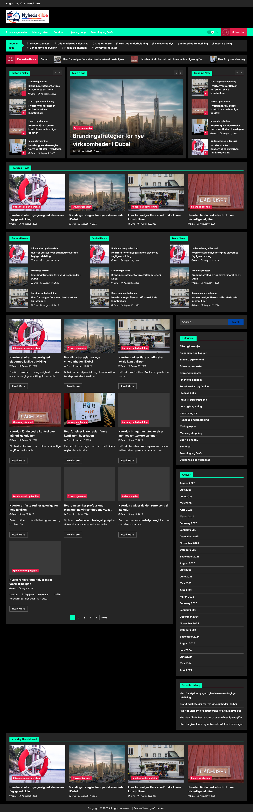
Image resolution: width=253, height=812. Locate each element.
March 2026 (187, 516)
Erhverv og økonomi (192, 359)
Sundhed (59, 32)
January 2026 (188, 529)
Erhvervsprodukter (105, 47)
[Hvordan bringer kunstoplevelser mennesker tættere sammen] (144, 410)
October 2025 (188, 549)
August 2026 (187, 483)
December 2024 (189, 616)
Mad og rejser (40, 32)
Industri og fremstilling (194, 43)
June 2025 (186, 576)
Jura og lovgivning (38, 140)
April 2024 (186, 670)
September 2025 (189, 556)
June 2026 (186, 496)
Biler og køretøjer (190, 346)
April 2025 (186, 589)
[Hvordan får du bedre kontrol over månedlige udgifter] (126, 117)
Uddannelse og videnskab (72, 43)
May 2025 (186, 583)
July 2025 (186, 569)
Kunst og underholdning (133, 43)
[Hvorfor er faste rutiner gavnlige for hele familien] (35, 484)
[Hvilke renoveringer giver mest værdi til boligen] (35, 558)
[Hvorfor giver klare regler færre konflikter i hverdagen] (89, 410)
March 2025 (187, 596)
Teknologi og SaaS (102, 32)
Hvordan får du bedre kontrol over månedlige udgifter (52, 59)
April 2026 (186, 509)
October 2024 (188, 629)
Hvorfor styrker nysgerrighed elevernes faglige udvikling (212, 59)
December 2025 (189, 536)
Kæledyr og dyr (164, 43)
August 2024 (187, 643)
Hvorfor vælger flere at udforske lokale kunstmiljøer (17, 107)
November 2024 (189, 623)
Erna (33, 93)
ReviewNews (141, 808)
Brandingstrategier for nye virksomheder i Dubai (17, 87)
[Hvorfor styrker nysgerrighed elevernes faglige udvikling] (37, 192)
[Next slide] (59, 72)
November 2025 (189, 543)
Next (104, 617)
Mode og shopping (191, 433)
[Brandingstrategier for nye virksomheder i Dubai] (97, 192)
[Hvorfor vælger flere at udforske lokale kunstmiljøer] (156, 192)
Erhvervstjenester (16, 32)
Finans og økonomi (75, 47)
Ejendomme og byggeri (43, 47)
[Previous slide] (55, 72)
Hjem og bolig (78, 32)
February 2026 (188, 523)
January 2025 (188, 609)
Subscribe (238, 32)
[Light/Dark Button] (210, 32)
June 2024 (186, 656)
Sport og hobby (189, 439)
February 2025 (188, 603)
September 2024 (189, 636)
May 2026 (186, 502)
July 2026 (186, 489)
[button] (218, 32)
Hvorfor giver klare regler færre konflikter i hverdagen (131, 59)
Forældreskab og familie (26, 496)
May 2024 (186, 663)
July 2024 (186, 650)
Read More (20, 386)
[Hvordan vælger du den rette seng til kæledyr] (144, 484)
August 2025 (187, 563)
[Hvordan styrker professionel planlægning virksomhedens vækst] (89, 484)
